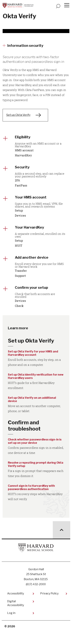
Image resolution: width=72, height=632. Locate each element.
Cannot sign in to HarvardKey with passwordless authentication (31, 487)
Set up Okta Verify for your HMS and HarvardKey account (33, 353)
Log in (11, 613)
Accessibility (15, 593)
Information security (25, 45)
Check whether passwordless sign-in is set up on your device (35, 441)
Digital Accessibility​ (15, 603)
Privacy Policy (49, 593)
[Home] (18, 5)
